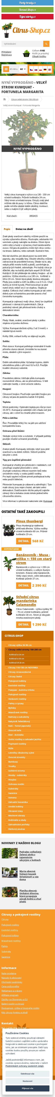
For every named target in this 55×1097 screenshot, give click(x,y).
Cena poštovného (10, 986)
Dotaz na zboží (24, 229)
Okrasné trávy (15, 811)
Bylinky (12, 707)
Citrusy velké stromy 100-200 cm (24, 99)
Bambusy (13, 761)
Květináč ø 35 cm (16, 658)
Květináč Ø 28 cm (16, 662)
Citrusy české (15, 676)
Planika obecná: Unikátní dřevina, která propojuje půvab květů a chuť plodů (30, 896)
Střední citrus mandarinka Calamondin (27, 601)
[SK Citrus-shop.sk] (36, 69)
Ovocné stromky (16, 757)
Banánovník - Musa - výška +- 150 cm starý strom (34, 559)
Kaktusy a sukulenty (18, 716)
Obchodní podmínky (11, 982)
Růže (10, 748)
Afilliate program (9, 995)
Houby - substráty (17, 775)
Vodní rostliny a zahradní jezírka (24, 739)
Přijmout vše (27, 1088)
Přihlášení (6, 51)
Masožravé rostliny (18, 712)
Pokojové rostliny (17, 694)
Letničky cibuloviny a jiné (21, 752)
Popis (7, 229)
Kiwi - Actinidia (15, 734)
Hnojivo (12, 779)
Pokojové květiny (17, 681)
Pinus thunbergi (29, 521)
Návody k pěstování (11, 977)
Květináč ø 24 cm (16, 654)
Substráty (13, 788)
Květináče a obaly (17, 820)
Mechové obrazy (16, 815)
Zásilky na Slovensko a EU (14, 999)
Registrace (6, 54)
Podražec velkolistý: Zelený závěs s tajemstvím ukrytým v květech (31, 855)
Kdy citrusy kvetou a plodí (14, 1012)
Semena (12, 797)
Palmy (4, 946)
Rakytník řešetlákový (19, 721)
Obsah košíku (39, 56)
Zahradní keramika (18, 802)
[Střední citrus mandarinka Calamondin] (9, 605)
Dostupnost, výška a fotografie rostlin (20, 1008)
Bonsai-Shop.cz (5, 99)
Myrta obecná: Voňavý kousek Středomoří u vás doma (29, 875)
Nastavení (27, 1081)
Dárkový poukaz (16, 829)
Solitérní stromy (16, 770)
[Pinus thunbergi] (9, 530)
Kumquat (47, 501)
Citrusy (5, 919)
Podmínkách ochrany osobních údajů (25, 1066)
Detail (23, 541)
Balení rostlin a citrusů (12, 1003)
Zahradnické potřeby (18, 824)
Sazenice (12, 793)
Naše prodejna (8, 973)
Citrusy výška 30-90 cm (20, 645)
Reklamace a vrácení (11, 990)
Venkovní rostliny (17, 699)
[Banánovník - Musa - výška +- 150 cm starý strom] (9, 563)
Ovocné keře (14, 730)
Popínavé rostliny (17, 743)
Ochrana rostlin (16, 784)
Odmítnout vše (27, 1074)
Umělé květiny (15, 806)
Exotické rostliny (16, 685)
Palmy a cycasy (16, 703)
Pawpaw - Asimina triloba (21, 690)
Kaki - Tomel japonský (19, 725)
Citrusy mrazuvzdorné (19, 672)
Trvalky (12, 766)
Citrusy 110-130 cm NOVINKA (23, 667)
